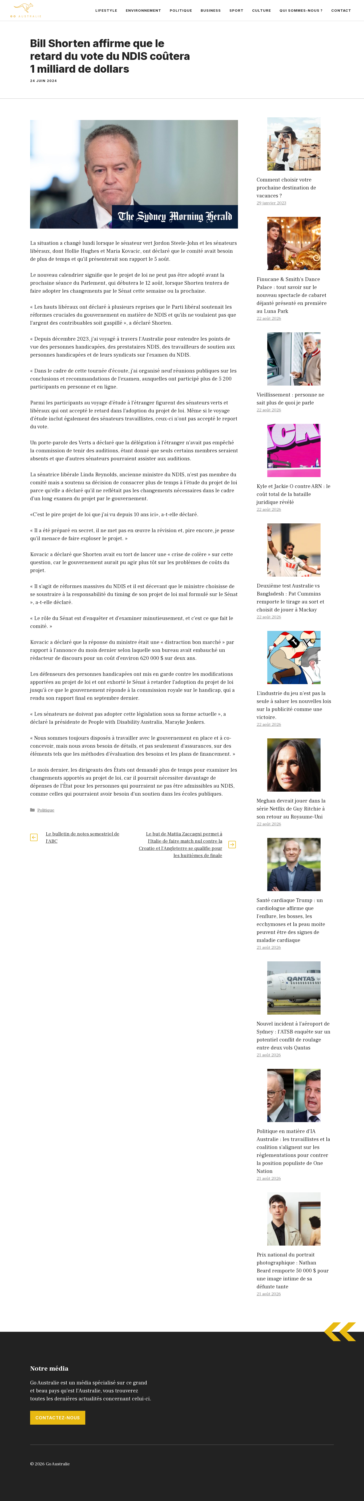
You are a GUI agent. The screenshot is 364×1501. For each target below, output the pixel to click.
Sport (236, 10)
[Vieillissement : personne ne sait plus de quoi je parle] (294, 381)
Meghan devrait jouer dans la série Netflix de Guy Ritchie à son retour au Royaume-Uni (291, 808)
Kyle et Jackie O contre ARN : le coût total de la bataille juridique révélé (293, 494)
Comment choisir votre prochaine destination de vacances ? (286, 187)
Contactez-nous (57, 1417)
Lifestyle (106, 10)
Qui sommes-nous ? (301, 10)
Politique (181, 10)
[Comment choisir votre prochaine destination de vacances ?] (294, 166)
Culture (261, 10)
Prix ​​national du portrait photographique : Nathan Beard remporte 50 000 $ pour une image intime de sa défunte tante (293, 1270)
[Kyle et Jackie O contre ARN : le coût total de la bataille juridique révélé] (294, 473)
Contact (341, 10)
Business (211, 10)
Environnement (143, 10)
